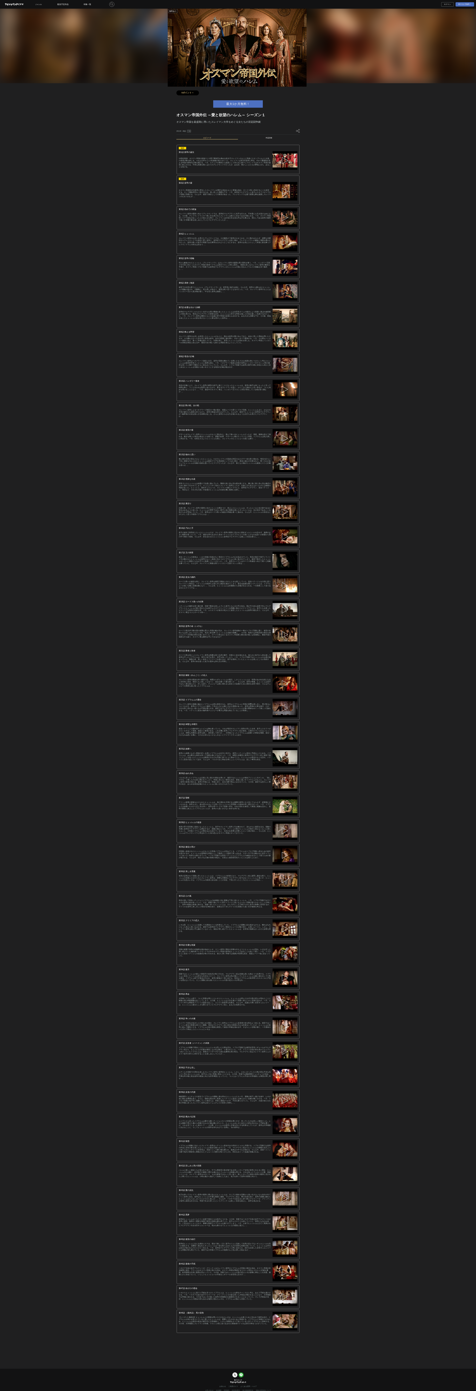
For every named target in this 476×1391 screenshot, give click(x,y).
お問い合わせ (209, 1390)
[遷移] (285, 217)
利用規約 (226, 1390)
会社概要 (218, 1390)
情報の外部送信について (263, 1390)
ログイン (447, 4)
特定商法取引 (236, 1390)
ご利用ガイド (233, 1386)
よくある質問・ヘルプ (248, 1386)
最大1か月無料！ (464, 4)
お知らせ (222, 1386)
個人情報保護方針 (247, 1390)
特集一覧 (87, 4)
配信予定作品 (63, 4)
